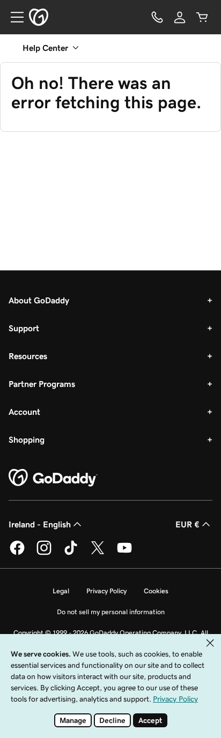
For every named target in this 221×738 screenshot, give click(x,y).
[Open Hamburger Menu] (13, 17)
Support (24, 328)
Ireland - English (40, 524)
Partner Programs (42, 383)
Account (24, 411)
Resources (28, 356)
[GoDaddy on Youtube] (124, 553)
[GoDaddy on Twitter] (97, 553)
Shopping (27, 439)
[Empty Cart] (202, 17)
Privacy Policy (106, 590)
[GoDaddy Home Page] (53, 478)
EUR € (187, 524)
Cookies (156, 590)
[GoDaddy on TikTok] (70, 553)
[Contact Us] (157, 17)
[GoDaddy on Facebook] (17, 553)
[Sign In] (180, 17)
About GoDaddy (39, 300)
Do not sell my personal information (111, 611)
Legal (61, 590)
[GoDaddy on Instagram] (44, 553)
